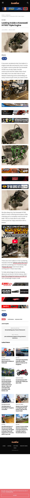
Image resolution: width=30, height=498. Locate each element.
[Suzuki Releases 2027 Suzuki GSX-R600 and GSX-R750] (22, 372)
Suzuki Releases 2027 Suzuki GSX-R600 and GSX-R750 (22, 381)
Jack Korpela (5, 29)
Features (15, 445)
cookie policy (9, 492)
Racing (3, 357)
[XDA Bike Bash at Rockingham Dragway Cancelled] (8, 398)
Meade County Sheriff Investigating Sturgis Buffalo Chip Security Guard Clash (21, 409)
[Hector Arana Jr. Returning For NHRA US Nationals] (8, 351)
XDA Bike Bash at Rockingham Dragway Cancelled (8, 408)
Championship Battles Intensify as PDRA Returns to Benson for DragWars (22, 362)
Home (4, 445)
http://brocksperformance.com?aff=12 (14, 276)
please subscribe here (20, 263)
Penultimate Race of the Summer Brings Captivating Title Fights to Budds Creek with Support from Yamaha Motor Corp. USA (8, 430)
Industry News (19, 404)
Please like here (7, 267)
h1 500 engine (11, 319)
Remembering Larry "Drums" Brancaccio (15, 330)
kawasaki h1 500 (18, 319)
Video (15, 448)
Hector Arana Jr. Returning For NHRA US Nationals (8, 361)
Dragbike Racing (6, 404)
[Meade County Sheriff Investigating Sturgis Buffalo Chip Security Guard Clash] (22, 398)
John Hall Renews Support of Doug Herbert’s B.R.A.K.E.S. (15, 337)
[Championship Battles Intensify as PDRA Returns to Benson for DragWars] (22, 351)
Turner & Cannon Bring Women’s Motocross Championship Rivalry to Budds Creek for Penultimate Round (22, 429)
